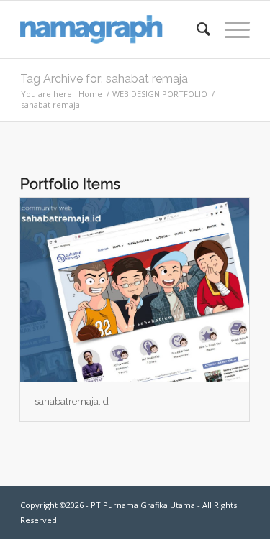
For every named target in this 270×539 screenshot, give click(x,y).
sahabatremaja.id (72, 401)
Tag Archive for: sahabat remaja (104, 79)
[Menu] (230, 29)
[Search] (196, 29)
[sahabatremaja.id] (134, 290)
